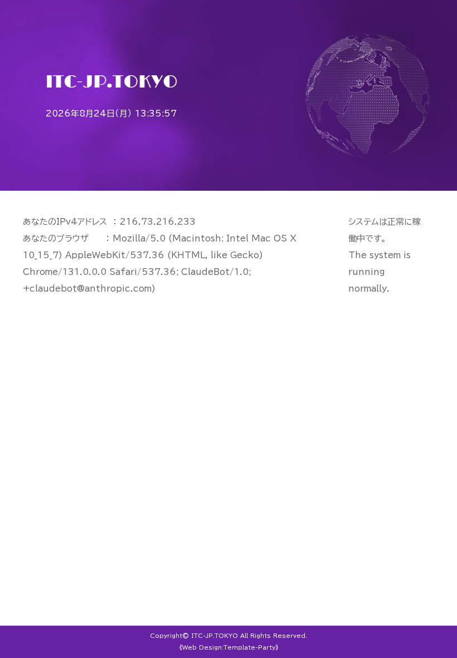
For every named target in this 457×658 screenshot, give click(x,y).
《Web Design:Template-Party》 (228, 647)
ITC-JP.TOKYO (214, 635)
